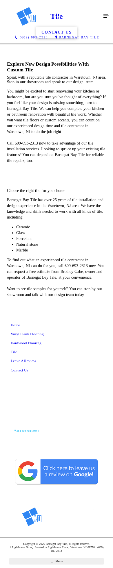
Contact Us (19, 370)
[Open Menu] (106, 16)
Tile (14, 352)
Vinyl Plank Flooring (27, 334)
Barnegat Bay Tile (79, 37)
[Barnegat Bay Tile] (50, 16)
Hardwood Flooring (26, 343)
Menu (58, 561)
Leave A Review (23, 361)
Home (15, 325)
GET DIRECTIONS (27, 431)
